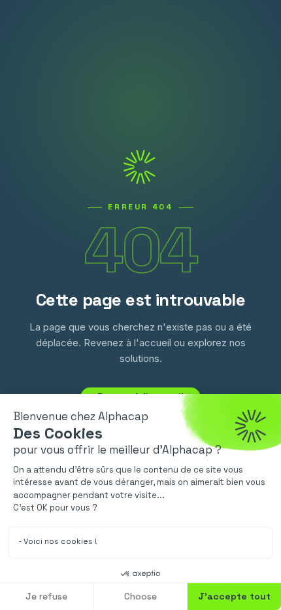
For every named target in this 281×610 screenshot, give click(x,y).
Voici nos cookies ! (60, 541)
